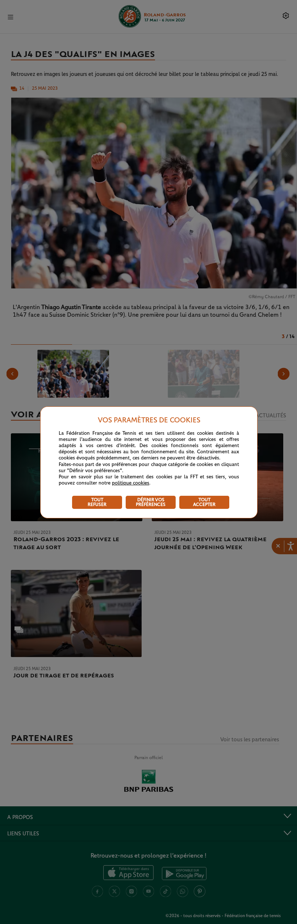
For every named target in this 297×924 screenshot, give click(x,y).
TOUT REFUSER (97, 502)
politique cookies (130, 483)
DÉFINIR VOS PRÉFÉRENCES (151, 502)
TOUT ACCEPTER (204, 502)
